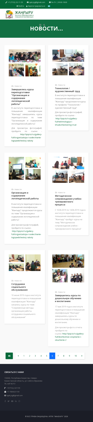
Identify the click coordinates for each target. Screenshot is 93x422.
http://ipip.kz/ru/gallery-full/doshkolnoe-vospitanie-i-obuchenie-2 (69, 336)
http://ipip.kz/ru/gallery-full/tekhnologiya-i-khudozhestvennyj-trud (66, 121)
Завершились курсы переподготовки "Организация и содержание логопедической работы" (22, 96)
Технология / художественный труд (67, 90)
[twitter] (8, 401)
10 (76, 356)
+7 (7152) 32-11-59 (15, 2)
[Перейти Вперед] (82, 356)
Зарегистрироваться (36, 6)
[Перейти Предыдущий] (18, 356)
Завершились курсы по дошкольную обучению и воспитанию (68, 298)
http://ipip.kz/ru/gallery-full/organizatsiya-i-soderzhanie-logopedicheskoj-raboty (26, 137)
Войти (21, 6)
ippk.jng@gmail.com (37, 2)
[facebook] (5, 401)
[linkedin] (16, 401)
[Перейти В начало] (9, 356)
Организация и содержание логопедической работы (25, 195)
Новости (18, 86)
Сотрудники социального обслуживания (19, 287)
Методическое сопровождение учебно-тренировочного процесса (68, 200)
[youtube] (12, 401)
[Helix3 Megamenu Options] (40, 25)
